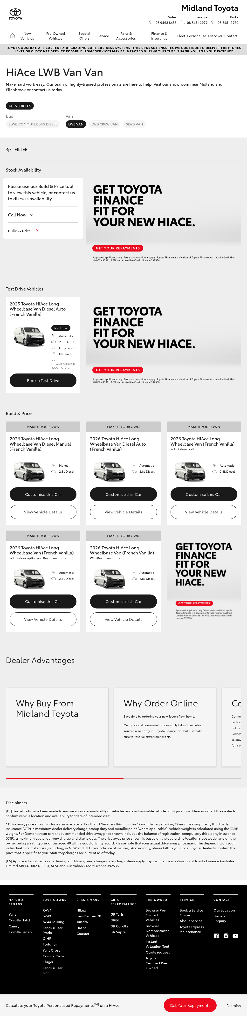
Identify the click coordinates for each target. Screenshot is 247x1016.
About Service (191, 920)
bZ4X (47, 915)
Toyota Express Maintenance (192, 929)
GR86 (114, 920)
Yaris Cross (52, 950)
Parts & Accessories (126, 36)
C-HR (47, 938)
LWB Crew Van (105, 124)
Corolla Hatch (20, 920)
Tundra (82, 921)
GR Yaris (117, 914)
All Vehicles (19, 105)
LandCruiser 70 (88, 915)
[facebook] (216, 936)
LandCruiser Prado (53, 930)
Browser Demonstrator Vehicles (157, 930)
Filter (21, 149)
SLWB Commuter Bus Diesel (32, 124)
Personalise (196, 35)
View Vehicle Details (43, 511)
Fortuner (50, 944)
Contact (230, 35)
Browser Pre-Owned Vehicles (156, 915)
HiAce (81, 927)
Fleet (181, 35)
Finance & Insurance (159, 36)
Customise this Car (43, 494)
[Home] (12, 35)
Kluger (48, 961)
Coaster (82, 933)
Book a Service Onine (191, 912)
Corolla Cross (54, 956)
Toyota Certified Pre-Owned (156, 962)
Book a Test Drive (43, 380)
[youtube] (235, 936)
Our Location (224, 910)
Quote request (158, 952)
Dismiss (233, 1005)
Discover (215, 35)
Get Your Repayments (190, 1005)
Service (103, 35)
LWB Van (75, 124)
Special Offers (84, 36)
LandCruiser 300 (53, 970)
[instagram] (226, 936)
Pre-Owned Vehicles (55, 36)
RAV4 (47, 910)
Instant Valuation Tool (157, 943)
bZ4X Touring (54, 921)
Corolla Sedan (20, 931)
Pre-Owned (156, 900)
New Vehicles (27, 36)
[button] (23, 231)
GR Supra (118, 931)
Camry (14, 926)
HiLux (81, 910)
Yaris (12, 914)
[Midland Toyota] (15, 14)
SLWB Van (134, 124)
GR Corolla (119, 926)
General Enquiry (219, 918)
